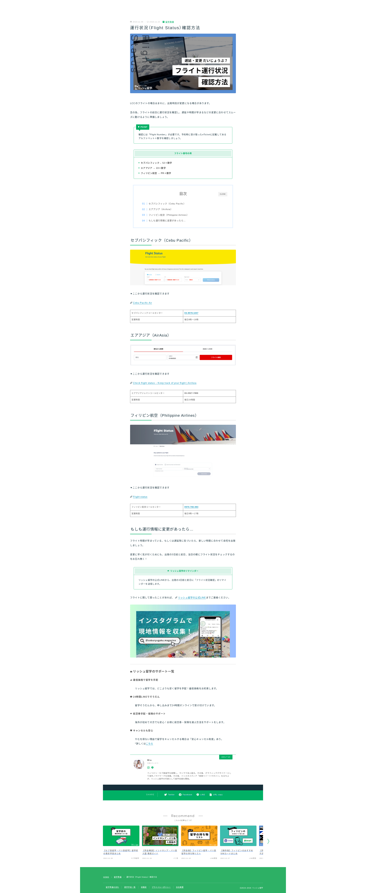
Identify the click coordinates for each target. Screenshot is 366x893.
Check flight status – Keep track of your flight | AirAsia (164, 383)
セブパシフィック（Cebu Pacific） (167, 203)
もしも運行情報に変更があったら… (167, 220)
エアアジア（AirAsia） (161, 209)
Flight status (140, 497)
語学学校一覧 (130, 887)
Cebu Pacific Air (142, 303)
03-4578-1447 (191, 313)
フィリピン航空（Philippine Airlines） (169, 215)
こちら (149, 743)
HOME (106, 877)
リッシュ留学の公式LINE (192, 597)
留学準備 (169, 22)
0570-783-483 (191, 507)
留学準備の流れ (112, 887)
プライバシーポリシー (161, 887)
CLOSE (223, 194)
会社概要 (180, 887)
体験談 (144, 887)
